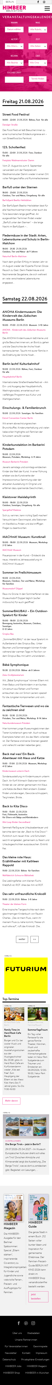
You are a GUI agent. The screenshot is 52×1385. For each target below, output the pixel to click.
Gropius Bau (8, 634)
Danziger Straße (10, 125)
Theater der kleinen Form (14, 904)
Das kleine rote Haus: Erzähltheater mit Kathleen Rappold (20, 861)
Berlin (10, 2)
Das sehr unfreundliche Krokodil (24, 894)
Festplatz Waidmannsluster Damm (18, 161)
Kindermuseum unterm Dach (15, 771)
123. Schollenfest (13, 147)
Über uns (17, 1333)
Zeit (38, 39)
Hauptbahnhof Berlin (12, 377)
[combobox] (37, 30)
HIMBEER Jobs (13, 1366)
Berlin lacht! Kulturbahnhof (20, 364)
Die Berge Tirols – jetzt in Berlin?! (23, 1144)
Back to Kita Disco (14, 806)
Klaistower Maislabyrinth (19, 497)
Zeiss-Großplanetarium (13, 675)
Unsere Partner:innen (26, 1340)
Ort (38, 56)
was (38, 23)
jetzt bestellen (36, 1296)
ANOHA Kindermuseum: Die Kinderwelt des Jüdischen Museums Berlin (22, 316)
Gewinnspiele (40, 1346)
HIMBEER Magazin (37, 1366)
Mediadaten (33, 1333)
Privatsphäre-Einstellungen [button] (35, 1359)
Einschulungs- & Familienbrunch (24, 408)
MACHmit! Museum (11, 550)
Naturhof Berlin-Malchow (14, 257)
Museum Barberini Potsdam (15, 462)
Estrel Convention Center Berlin (17, 418)
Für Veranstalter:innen (16, 1346)
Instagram (33, 1323)
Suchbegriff (14, 73)
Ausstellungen (13, 1141)
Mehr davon (11, 1101)
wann (14, 23)
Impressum (41, 1353)
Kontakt (26, 1353)
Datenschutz (9, 1359)
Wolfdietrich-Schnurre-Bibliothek (18, 876)
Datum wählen (14, 29)
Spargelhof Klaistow (11, 510)
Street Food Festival (15, 114)
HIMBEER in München (37, 1373)
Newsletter (11, 1353)
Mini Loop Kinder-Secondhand (16, 822)
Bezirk (14, 56)
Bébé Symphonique (15, 665)
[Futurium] (26, 976)
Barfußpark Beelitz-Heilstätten (16, 200)
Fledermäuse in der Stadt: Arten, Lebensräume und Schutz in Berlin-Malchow (26, 239)
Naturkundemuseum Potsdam (16, 723)
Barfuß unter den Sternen (19, 187)
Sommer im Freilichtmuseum (21, 572)
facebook (38, 2)
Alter (14, 39)
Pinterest (44, 2)
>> (34, 939)
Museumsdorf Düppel (12, 589)
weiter (22, 939)
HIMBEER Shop (11, 1373)
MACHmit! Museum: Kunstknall (23, 537)
